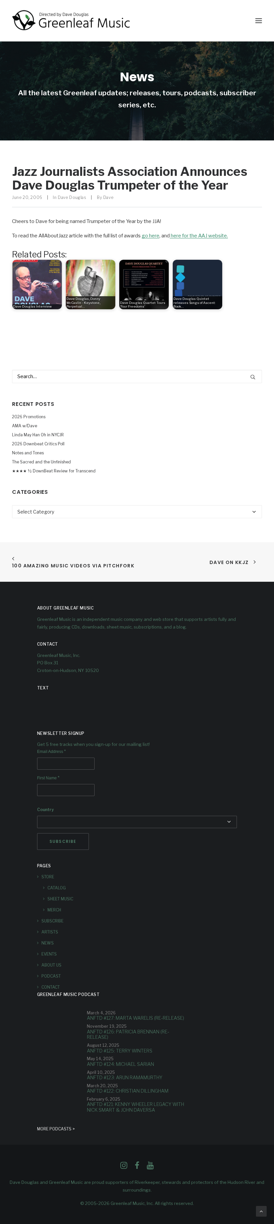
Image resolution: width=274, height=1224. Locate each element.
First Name (48, 778)
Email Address (51, 751)
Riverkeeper (147, 1182)
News (47, 942)
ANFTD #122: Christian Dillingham (127, 1091)
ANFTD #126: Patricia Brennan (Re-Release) (128, 1034)
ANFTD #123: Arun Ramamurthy (124, 1077)
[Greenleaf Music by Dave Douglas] (71, 20)
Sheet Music (60, 898)
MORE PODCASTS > (56, 1128)
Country (45, 809)
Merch (54, 909)
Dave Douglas (72, 197)
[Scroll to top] (261, 1211)
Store (47, 876)
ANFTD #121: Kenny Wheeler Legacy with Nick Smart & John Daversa (135, 1107)
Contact (50, 987)
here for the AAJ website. (199, 236)
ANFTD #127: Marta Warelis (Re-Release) (135, 1018)
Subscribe (52, 920)
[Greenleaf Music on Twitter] (137, 1167)
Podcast (51, 976)
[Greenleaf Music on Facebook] (123, 1167)
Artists (49, 931)
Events (49, 954)
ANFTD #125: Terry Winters (119, 1050)
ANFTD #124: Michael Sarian (120, 1064)
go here (150, 236)
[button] (258, 20)
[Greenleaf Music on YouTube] (150, 1167)
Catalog (56, 887)
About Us (51, 965)
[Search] (137, 376)
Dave (108, 197)
